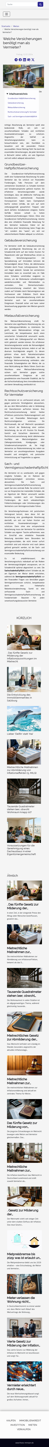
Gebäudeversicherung (15, 103)
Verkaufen (24, 1429)
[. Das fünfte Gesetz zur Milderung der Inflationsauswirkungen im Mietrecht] (24, 637)
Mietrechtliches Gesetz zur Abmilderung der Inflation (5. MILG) (23, 1039)
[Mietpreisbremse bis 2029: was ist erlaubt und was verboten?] (24, 1240)
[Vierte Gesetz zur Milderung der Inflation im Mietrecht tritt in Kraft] (24, 1327)
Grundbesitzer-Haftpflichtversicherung (21, 98)
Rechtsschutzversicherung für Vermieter (22, 112)
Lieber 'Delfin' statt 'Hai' (20, 733)
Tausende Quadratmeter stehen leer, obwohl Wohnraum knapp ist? (20, 809)
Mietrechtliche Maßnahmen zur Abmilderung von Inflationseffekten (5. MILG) (22, 770)
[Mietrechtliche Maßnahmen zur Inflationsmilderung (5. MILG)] (24, 1065)
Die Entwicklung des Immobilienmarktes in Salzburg (19, 697)
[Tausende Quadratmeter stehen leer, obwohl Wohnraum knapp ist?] (24, 791)
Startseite (6, 26)
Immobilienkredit (30, 1420)
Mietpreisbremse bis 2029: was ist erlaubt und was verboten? (24, 1258)
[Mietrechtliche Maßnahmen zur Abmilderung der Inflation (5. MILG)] (24, 1152)
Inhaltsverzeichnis (18, 94)
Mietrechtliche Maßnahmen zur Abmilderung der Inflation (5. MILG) (19, 1172)
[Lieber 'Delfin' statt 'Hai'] (24, 718)
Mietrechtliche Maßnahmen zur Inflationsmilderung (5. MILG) (22, 1084)
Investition (17, 1425)
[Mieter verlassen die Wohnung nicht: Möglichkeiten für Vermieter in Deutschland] (24, 1283)
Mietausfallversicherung (16, 107)
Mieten (16, 26)
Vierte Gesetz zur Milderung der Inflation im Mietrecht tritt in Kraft (24, 1345)
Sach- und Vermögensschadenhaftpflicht (22, 116)
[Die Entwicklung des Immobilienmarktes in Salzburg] (24, 679)
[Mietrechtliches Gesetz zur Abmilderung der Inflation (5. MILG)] (24, 1021)
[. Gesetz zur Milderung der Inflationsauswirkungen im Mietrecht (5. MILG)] (24, 1196)
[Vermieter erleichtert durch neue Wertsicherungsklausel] (24, 1371)
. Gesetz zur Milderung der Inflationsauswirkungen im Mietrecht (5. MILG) (23, 1216)
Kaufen (11, 1420)
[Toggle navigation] (6, 14)
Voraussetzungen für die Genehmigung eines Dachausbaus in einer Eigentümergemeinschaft (21, 850)
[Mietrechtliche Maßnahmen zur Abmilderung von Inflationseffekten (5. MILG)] (24, 751)
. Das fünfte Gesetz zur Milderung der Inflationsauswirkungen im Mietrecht (22, 657)
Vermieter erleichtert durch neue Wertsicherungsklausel (23, 1389)
